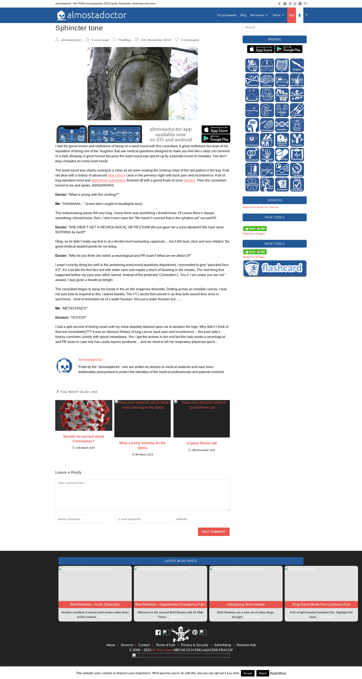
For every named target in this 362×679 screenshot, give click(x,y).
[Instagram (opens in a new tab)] (294, 4)
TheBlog (125, 40)
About (110, 645)
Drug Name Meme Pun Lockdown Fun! (321, 604)
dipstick (189, 180)
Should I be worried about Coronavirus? (83, 439)
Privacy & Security (194, 645)
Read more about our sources (260, 207)
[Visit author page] (64, 366)
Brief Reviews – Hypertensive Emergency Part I (170, 604)
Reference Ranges (254, 233)
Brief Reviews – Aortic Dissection (95, 604)
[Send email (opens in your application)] (305, 4)
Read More (278, 673)
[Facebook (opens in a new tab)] (285, 4)
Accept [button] (247, 673)
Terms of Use (165, 645)
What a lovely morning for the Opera (142, 445)
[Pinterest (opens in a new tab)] (290, 4)
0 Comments (190, 40)
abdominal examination (108, 180)
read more (106, 617)
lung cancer (116, 175)
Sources (127, 645)
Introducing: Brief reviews (246, 604)
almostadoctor (71, 40)
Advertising (222, 645)
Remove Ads (246, 645)
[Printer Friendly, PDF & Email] (255, 228)
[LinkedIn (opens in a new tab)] (300, 4)
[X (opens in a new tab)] (279, 4)
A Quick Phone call (202, 443)
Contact (144, 645)
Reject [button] (263, 673)
